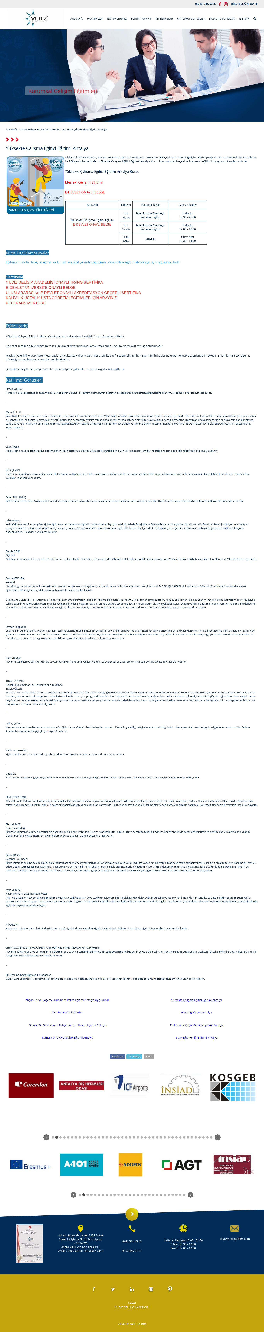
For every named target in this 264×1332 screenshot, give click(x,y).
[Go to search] (255, 18)
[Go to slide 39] (199, 1137)
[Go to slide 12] (95, 1137)
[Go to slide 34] (180, 1137)
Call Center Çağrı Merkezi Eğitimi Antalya (196, 1025)
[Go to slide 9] (84, 1137)
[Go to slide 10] (87, 1137)
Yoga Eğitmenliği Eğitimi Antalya (196, 1037)
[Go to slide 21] (130, 1137)
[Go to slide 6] (72, 1137)
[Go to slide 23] (138, 1137)
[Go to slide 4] (64, 1137)
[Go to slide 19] (122, 1137)
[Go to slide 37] (192, 1137)
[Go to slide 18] (118, 1137)
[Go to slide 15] (107, 1137)
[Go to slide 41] (207, 1137)
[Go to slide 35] (184, 1137)
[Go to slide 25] (145, 1137)
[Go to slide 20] (126, 1137)
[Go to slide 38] (196, 1137)
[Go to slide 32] (172, 1137)
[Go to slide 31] (169, 1137)
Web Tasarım (137, 1324)
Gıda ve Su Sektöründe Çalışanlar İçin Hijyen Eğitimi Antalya (67, 1025)
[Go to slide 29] (161, 1137)
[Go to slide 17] (114, 1137)
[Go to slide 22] (134, 1137)
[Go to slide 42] (211, 1137)
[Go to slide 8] (80, 1137)
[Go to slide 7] (76, 1137)
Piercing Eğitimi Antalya (196, 1012)
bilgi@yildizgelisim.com (234, 1239)
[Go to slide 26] (149, 1137)
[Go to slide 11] (91, 1137)
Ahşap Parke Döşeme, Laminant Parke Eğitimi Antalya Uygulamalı (68, 1000)
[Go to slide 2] (56, 1137)
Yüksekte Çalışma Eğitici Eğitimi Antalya (196, 1000)
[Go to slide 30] (165, 1137)
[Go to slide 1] (53, 1137)
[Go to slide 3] (60, 1137)
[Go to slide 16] (111, 1137)
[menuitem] (76, 18)
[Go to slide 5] (68, 1137)
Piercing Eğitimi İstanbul (67, 1012)
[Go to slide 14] (103, 1137)
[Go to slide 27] (153, 1137)
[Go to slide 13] (99, 1137)
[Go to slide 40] (203, 1137)
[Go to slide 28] (157, 1137)
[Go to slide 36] (188, 1137)
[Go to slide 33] (176, 1137)
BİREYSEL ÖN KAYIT (244, 4)
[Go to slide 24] (142, 1137)
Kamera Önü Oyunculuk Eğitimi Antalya (67, 1037)
